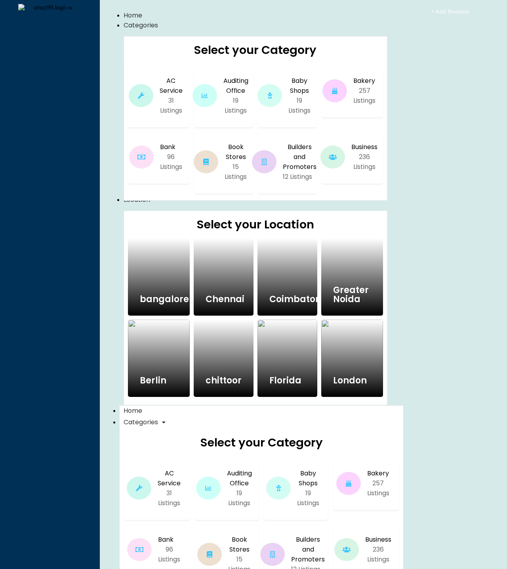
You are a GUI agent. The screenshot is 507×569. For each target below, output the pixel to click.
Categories (141, 422)
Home (133, 410)
